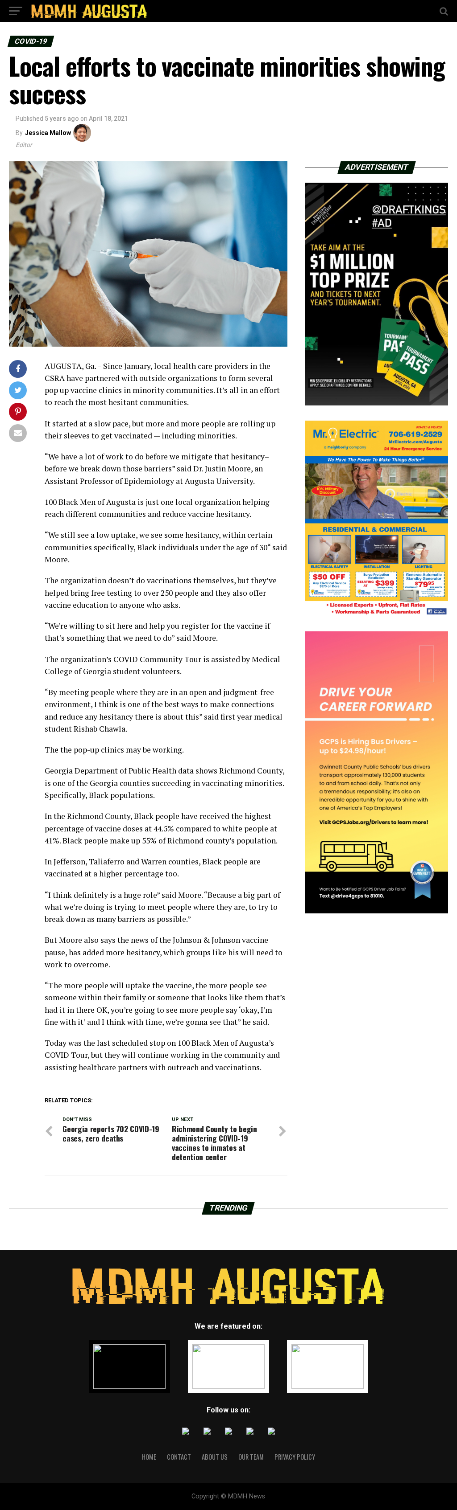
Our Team (251, 1456)
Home (149, 1456)
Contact (179, 1456)
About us (215, 1456)
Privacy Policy (294, 1456)
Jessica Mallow (48, 132)
